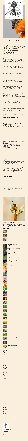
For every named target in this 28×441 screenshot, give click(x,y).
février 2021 (4, 396)
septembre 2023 (5, 373)
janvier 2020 (4, 406)
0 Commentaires (21, 42)
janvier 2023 (4, 381)
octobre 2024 (5, 367)
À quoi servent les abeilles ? (10, 284)
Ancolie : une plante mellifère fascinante (12, 341)
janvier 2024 (4, 370)
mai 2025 (4, 360)
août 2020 (4, 400)
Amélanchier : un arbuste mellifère (11, 325)
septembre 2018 (5, 412)
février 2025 (4, 363)
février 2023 (4, 380)
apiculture (10, 42)
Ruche (4, 355)
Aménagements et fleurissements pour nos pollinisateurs (13, 333)
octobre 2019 (5, 409)
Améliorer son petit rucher (10, 329)
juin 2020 (4, 401)
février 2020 (4, 405)
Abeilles (4, 351)
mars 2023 (4, 379)
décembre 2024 (5, 365)
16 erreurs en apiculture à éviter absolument (12, 244)
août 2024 (4, 368)
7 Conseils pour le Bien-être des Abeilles (12, 268)
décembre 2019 (5, 407)
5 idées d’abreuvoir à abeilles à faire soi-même (12, 256)
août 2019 (4, 411)
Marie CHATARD (16, 42)
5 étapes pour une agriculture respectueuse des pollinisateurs (14, 248)
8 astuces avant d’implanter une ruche (11, 280)
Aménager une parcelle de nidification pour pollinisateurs (14, 337)
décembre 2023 (5, 371)
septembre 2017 (5, 413)
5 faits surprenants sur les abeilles (11, 252)
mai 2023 (4, 377)
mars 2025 (4, 362)
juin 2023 (4, 376)
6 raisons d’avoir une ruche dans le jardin (12, 264)
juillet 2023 (4, 375)
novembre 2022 (5, 383)
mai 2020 (4, 402)
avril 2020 (4, 403)
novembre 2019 (5, 408)
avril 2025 (4, 361)
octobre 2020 (5, 398)
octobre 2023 (5, 372)
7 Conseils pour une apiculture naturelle (12, 272)
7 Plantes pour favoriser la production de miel (12, 276)
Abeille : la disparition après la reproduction (12, 288)
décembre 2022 (5, 382)
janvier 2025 (4, 364)
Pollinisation (4, 354)
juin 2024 (4, 369)
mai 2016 (4, 414)
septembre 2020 (5, 399)
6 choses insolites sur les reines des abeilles (12, 260)
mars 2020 (4, 404)
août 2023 (4, 374)
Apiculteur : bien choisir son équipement (12, 345)
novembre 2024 (5, 366)
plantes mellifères (5, 353)
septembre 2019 (5, 410)
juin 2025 (4, 359)
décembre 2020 (5, 397)
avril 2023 (4, 378)
